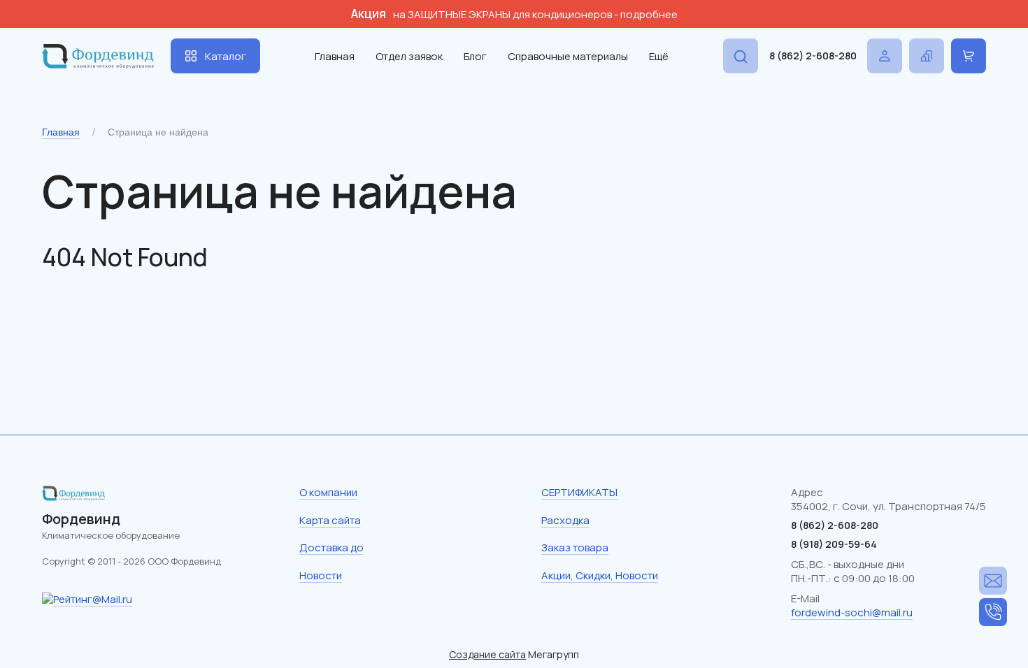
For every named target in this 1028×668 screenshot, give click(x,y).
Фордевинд (81, 518)
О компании (328, 492)
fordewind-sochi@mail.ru (852, 612)
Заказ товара (574, 547)
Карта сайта (330, 520)
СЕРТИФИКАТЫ (579, 492)
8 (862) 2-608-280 (813, 55)
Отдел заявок (409, 56)
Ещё (659, 56)
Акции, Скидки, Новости (599, 575)
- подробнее (646, 14)
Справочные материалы (568, 56)
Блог (475, 56)
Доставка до (331, 547)
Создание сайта (487, 654)
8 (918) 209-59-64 (834, 544)
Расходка (565, 520)
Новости (320, 575)
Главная (335, 56)
